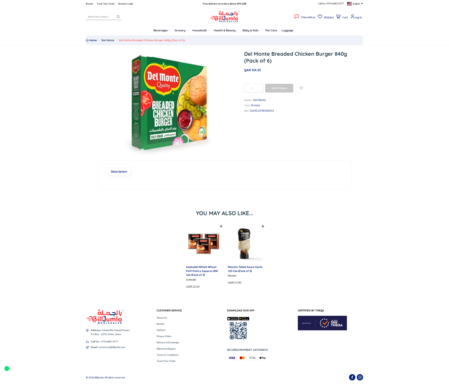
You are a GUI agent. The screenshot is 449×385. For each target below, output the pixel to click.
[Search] (118, 16)
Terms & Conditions (168, 354)
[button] (221, 226)
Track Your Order (106, 3)
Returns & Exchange (168, 342)
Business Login (125, 3)
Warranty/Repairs (166, 348)
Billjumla (99, 377)
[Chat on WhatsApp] (6, 367)
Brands (90, 3)
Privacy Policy (164, 336)
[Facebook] (352, 377)
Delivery (161, 329)
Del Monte (107, 40)
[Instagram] (360, 377)
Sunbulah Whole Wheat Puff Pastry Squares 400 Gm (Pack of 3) (202, 270)
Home (93, 40)
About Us (162, 317)
